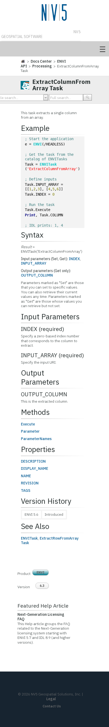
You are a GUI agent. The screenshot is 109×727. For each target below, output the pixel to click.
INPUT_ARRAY (33, 263)
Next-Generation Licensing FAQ (40, 617)
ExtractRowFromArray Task (50, 540)
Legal (51, 698)
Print (30, 215)
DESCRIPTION (33, 461)
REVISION (30, 483)
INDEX (74, 258)
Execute (28, 424)
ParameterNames (36, 438)
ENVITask (48, 164)
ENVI (37, 144)
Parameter (30, 431)
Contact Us (52, 706)
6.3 (42, 586)
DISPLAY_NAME (34, 468)
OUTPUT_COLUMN (37, 275)
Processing (42, 66)
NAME (26, 476)
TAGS (25, 490)
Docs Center (41, 61)
